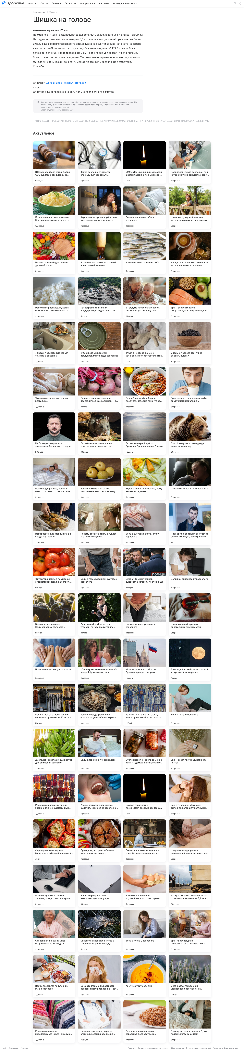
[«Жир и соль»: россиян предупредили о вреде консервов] (99, 343)
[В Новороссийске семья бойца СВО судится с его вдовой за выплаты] (54, 162)
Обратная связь (177, 1048)
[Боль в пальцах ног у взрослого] (54, 660)
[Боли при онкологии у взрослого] (190, 569)
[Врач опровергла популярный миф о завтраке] (54, 976)
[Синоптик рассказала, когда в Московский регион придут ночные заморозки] (99, 931)
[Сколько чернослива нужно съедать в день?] (190, 343)
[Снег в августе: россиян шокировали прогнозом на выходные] (190, 976)
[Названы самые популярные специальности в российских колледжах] (99, 1021)
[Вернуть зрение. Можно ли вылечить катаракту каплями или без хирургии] (190, 795)
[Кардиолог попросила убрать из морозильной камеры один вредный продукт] (99, 207)
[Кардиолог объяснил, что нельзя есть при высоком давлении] (190, 253)
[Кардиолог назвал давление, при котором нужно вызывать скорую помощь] (190, 162)
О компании (13, 1048)
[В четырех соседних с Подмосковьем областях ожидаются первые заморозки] (54, 614)
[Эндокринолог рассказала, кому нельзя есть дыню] (144, 479)
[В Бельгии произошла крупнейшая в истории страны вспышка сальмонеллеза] (144, 886)
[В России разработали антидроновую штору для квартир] (99, 886)
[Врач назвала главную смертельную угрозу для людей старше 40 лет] (190, 298)
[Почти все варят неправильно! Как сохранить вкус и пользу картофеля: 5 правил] (54, 207)
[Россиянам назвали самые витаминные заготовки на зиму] (99, 479)
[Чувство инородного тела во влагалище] (54, 388)
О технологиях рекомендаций (198, 1048)
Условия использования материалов (153, 1048)
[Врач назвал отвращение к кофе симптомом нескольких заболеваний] (190, 388)
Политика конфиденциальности (226, 1048)
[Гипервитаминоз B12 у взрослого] (190, 479)
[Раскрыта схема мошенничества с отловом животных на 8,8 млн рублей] (190, 886)
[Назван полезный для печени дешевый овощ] (54, 253)
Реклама (24, 1048)
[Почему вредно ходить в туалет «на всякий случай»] (99, 524)
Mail (4, 1048)
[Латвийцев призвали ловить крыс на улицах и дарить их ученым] (99, 433)
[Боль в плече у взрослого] (144, 931)
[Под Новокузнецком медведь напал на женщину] (190, 433)
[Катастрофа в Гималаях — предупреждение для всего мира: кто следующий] (99, 298)
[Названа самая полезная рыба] (144, 253)
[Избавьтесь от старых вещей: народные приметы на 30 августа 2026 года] (54, 705)
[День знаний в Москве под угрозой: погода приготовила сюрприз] (99, 614)
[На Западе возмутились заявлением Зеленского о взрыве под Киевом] (54, 433)
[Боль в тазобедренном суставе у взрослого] (99, 569)
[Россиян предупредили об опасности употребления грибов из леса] (99, 705)
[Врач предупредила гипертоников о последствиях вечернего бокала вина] (190, 931)
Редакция (132, 1048)
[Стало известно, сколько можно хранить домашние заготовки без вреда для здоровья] (144, 750)
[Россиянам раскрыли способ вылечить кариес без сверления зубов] (99, 795)
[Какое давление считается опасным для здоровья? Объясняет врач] (99, 162)
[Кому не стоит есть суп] (144, 976)
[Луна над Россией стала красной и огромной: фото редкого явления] (190, 660)
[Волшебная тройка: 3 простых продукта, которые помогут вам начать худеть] (144, 388)
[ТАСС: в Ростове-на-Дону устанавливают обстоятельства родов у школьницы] (144, 343)
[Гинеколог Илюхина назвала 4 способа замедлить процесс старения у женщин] (144, 840)
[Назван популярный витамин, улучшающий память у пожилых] (190, 207)
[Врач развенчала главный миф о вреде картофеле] (54, 524)
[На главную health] (15, 3)
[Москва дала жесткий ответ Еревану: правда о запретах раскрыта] (144, 660)
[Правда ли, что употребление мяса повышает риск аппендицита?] (99, 840)
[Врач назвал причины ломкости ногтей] (190, 750)
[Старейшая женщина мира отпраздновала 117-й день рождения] (54, 931)
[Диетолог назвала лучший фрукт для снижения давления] (54, 750)
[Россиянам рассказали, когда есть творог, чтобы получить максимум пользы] (54, 298)
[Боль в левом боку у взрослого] (99, 750)
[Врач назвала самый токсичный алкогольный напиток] (99, 253)
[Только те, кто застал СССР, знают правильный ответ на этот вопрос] (144, 705)
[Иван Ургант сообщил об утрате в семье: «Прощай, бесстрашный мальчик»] (190, 524)
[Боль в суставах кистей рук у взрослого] (144, 524)
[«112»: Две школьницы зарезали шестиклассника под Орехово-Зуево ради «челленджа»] (144, 162)
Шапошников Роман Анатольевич (67, 82)
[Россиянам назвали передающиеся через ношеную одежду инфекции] (54, 1021)
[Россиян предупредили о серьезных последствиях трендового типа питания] (144, 1021)
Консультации (39, 12)
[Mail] (4, 3)
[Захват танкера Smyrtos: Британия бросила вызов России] (144, 433)
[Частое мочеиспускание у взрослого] (144, 614)
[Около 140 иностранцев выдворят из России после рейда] (144, 569)
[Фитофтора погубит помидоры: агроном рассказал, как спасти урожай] (54, 569)
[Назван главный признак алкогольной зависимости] (190, 614)
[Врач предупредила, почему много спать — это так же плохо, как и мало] (54, 479)
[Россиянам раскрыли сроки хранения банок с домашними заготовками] (54, 795)
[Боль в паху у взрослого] (190, 705)
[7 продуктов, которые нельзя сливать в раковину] (54, 343)
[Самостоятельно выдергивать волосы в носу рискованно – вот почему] (99, 976)
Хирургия (53, 12)
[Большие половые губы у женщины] (144, 207)
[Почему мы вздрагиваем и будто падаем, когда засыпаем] (190, 1021)
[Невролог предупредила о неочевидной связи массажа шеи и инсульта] (190, 840)
